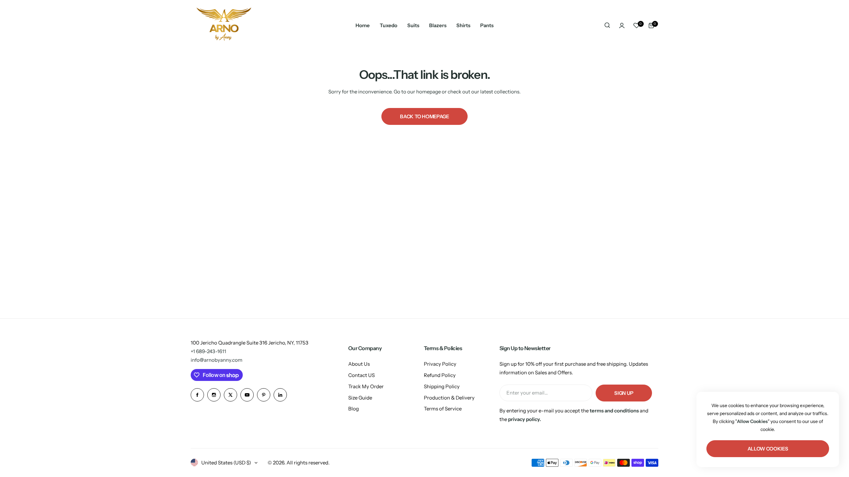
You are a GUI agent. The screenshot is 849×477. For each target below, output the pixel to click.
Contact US (361, 375)
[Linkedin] (280, 394)
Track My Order (366, 386)
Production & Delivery (449, 398)
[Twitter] (230, 394)
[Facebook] (197, 394)
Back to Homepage (424, 116)
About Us (359, 364)
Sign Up (623, 393)
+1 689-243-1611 (208, 351)
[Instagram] (214, 394)
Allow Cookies (768, 449)
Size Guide (360, 398)
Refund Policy (440, 375)
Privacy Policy (440, 364)
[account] (622, 25)
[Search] (607, 25)
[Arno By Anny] (224, 25)
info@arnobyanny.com (216, 360)
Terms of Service (443, 408)
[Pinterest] (263, 394)
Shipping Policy (442, 386)
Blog (353, 408)
